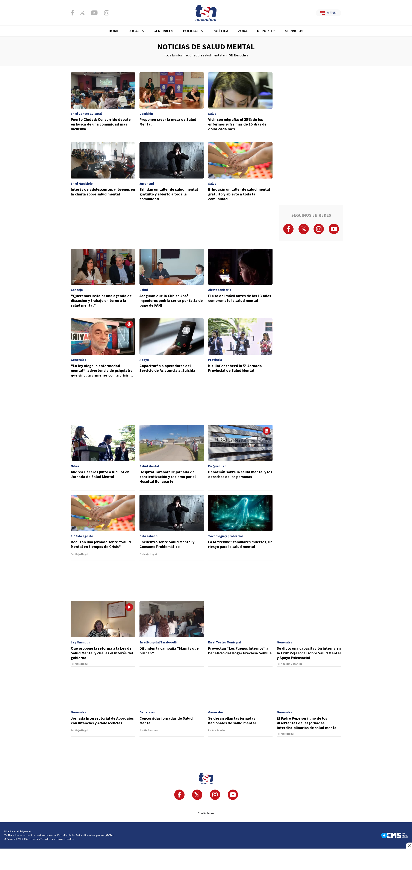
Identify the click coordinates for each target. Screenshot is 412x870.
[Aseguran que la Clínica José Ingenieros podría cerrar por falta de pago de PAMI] (171, 281)
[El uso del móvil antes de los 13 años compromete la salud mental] (240, 281)
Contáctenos (206, 813)
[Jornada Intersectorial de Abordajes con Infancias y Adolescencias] (103, 704)
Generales (163, 31)
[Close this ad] (409, 846)
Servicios (294, 31)
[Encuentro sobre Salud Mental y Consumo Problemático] (171, 527)
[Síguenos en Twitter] (82, 13)
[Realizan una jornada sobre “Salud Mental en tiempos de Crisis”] (103, 527)
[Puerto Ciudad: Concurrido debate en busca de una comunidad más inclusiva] (103, 105)
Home (114, 31)
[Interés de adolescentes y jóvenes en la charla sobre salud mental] (103, 175)
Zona (242, 31)
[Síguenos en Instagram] (106, 12)
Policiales (193, 31)
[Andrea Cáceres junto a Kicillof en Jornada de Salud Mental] (103, 457)
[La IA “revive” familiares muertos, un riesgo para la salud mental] (240, 527)
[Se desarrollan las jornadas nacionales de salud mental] (240, 704)
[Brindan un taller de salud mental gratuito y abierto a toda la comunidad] (171, 175)
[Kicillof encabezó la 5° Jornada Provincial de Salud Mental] (240, 351)
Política (220, 31)
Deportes (266, 31)
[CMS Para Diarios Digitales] (394, 835)
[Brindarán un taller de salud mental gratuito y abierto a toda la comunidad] (240, 175)
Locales (136, 31)
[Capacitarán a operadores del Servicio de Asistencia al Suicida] (171, 351)
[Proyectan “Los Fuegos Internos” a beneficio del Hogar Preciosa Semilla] (240, 634)
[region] (172, 228)
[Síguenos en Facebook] (72, 12)
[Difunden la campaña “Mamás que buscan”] (171, 634)
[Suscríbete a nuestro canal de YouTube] (94, 12)
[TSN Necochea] (206, 13)
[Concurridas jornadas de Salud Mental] (171, 704)
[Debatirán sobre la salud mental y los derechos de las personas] (240, 457)
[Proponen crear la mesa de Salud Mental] (171, 105)
